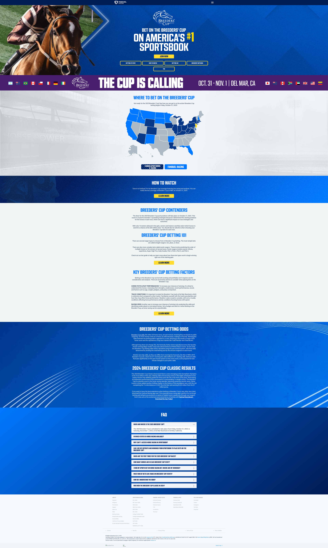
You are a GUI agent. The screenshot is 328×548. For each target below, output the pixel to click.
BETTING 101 (175, 63)
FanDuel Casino (156, 505)
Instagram (196, 505)
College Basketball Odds (138, 516)
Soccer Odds (136, 518)
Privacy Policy (161, 530)
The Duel (155, 511)
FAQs (113, 511)
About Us (114, 509)
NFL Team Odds (136, 502)
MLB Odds (135, 509)
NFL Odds (135, 500)
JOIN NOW (164, 56)
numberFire (155, 509)
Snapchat (196, 509)
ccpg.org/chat (149, 537)
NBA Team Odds (137, 507)
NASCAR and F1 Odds (138, 525)
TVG (154, 507)
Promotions (115, 505)
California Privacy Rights (118, 521)
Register (114, 500)
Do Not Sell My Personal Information (120, 523)
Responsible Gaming (117, 516)
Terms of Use (190, 530)
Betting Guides (115, 514)
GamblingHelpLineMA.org (168, 537)
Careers (109, 530)
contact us (153, 540)
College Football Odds (138, 514)
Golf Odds (135, 521)
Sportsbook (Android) (178, 507)
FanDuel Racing (156, 502)
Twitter (195, 502)
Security (134, 530)
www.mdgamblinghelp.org (204, 537)
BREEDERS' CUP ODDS (197, 63)
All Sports (114, 502)
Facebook (196, 500)
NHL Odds (135, 511)
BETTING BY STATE (131, 63)
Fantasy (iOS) (176, 500)
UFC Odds (135, 523)
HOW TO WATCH (153, 63)
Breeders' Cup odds (138, 335)
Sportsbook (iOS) (177, 505)
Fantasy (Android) (177, 502)
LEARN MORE (163, 196)
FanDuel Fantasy (157, 500)
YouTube (196, 507)
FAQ (164, 69)
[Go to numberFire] (114, 546)
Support (114, 507)
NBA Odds (135, 505)
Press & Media (218, 530)
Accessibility (115, 518)
